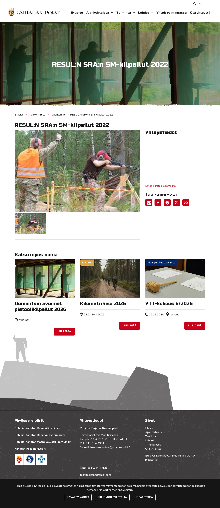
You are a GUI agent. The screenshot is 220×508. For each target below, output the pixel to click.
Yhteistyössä (153, 445)
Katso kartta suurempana (160, 186)
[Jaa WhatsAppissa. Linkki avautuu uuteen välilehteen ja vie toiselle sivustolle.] (186, 203)
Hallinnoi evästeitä (112, 497)
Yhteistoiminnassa (172, 12)
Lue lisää (64, 331)
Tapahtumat (58, 115)
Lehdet (144, 12)
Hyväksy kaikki (78, 497)
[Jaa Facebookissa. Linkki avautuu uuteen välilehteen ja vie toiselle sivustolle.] (159, 203)
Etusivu (77, 12)
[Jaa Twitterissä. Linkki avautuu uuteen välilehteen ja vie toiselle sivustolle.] (177, 203)
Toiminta (124, 12)
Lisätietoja (144, 497)
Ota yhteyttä (200, 12)
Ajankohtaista (98, 12)
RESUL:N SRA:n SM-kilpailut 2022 (91, 115)
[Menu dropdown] (111, 12)
